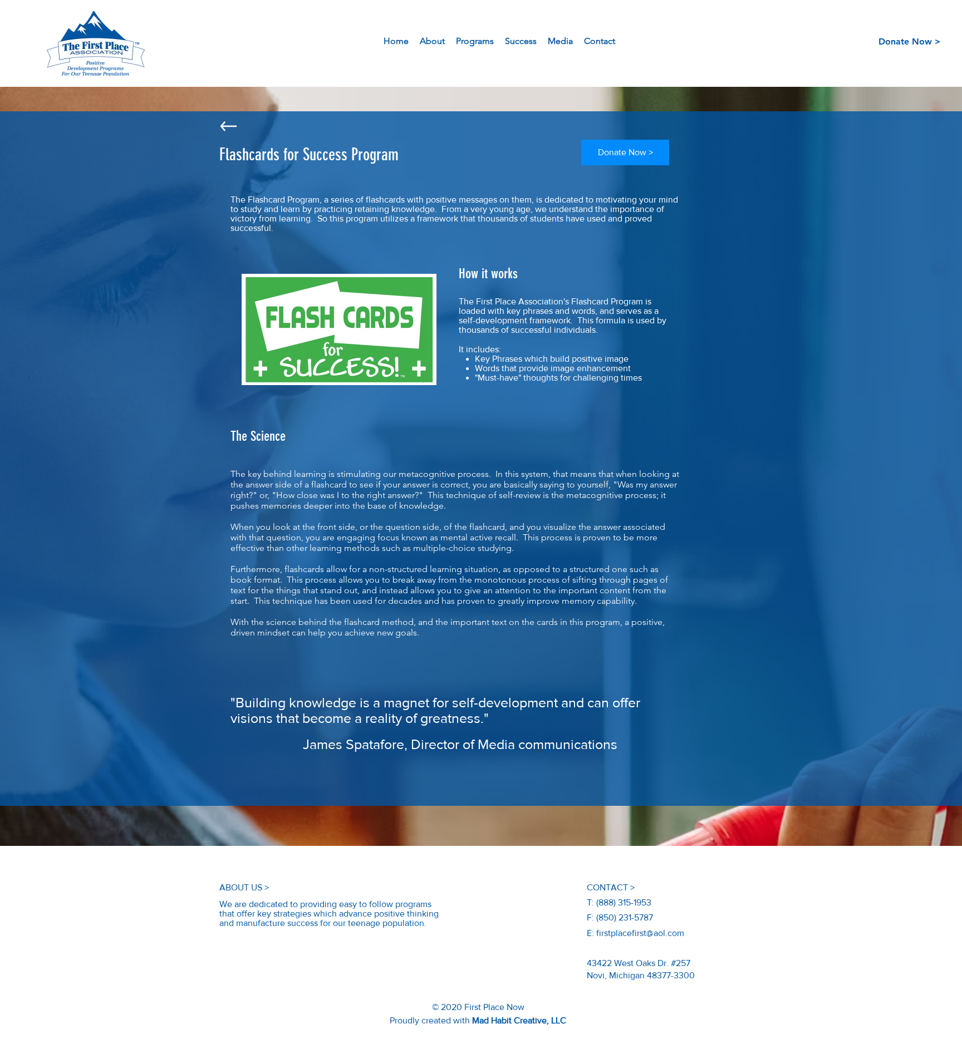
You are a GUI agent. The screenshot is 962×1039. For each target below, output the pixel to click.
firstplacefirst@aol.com (640, 933)
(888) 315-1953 (623, 902)
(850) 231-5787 (624, 917)
